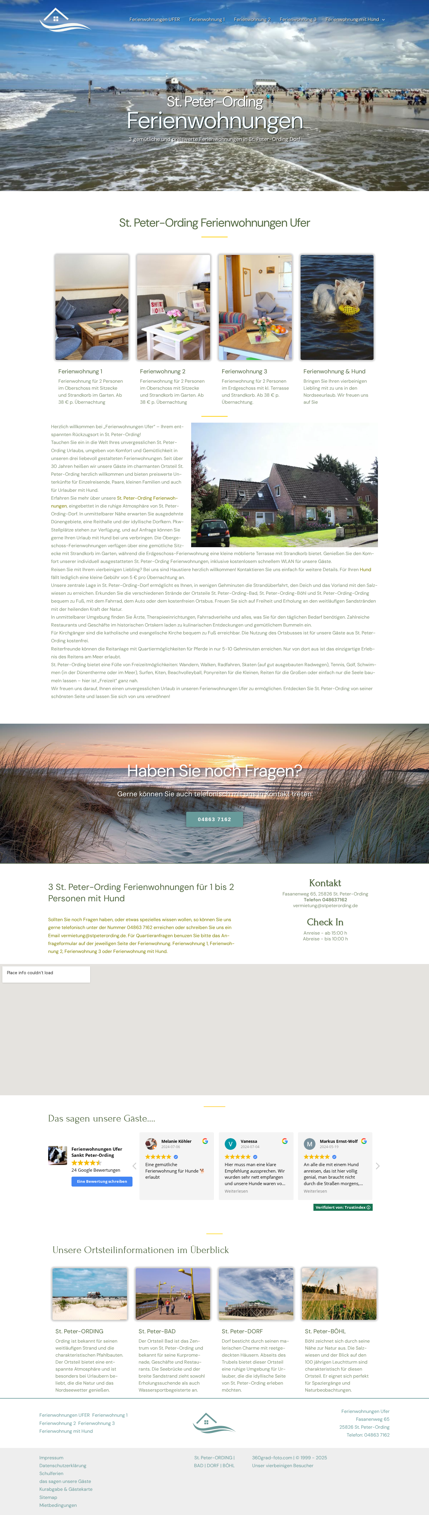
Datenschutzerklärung (62, 1465)
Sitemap (48, 1497)
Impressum (51, 1458)
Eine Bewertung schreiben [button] (102, 1181)
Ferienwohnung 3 (244, 371)
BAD (198, 1465)
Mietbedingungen (58, 1505)
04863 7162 (139, 927)
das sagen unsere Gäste (65, 1481)
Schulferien (51, 1473)
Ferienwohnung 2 (163, 371)
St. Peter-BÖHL (325, 1331)
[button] (377, 1167)
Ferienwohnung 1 (80, 371)
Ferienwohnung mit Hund (140, 951)
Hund (365, 569)
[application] (382, 19)
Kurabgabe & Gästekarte (66, 1489)
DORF (213, 1465)
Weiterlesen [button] (157, 1191)
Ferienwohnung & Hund (335, 371)
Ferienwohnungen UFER (64, 1415)
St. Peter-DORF (242, 1331)
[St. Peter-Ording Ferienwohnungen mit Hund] (65, 19)
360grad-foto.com (272, 1458)
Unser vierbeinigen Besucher (282, 1465)
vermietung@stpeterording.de (93, 936)
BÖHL (229, 1465)
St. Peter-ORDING (79, 1331)
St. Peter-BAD (157, 1331)
